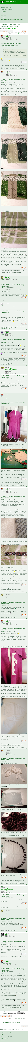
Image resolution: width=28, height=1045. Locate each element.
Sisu (1, 936)
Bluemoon (2, 279)
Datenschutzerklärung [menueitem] (6, 7)
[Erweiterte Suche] (25, 31)
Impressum (3, 1040)
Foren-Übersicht (10, 19)
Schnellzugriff (14, 5)
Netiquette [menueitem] (4, 11)
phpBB (9, 1043)
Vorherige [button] (11, 33)
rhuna (2, 370)
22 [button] (23, 33)
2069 (9, 935)
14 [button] (21, 33)
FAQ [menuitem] (3, 13)
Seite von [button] (9, 33)
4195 (9, 278)
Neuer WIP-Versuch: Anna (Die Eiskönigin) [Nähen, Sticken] (10, 26)
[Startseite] (2, 0)
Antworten (4, 31)
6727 (5, 891)
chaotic (2, 886)
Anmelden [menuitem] (4, 15)
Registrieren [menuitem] (4, 17)
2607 (10, 38)
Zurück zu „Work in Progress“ (11, 1022)
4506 (9, 306)
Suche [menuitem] (1, 21)
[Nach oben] (26, 69)
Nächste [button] (25, 33)
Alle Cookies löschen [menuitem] (6, 1038)
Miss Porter (3, 38)
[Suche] (23, 31)
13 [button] (19, 33)
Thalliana (5, 49)
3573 (9, 334)
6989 (9, 372)
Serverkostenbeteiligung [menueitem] (7, 9)
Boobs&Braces (9, 28)
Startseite (4, 19)
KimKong (2, 334)
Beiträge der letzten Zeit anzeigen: (10, 1011)
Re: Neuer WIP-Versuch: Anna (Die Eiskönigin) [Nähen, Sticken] (11, 44)
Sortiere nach (5, 1013)
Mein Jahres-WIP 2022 (5, 328)
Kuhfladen (15, 28)
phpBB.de (19, 1044)
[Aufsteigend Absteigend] (20, 1013)
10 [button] (15, 33)
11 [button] (16, 33)
